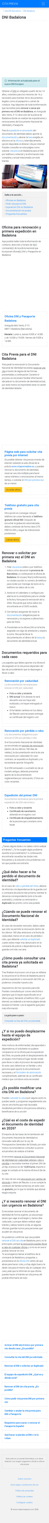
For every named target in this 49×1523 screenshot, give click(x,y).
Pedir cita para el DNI (16, 203)
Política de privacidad (24, 1491)
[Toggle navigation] (43, 4)
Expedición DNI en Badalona (19, 207)
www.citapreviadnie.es (22, 466)
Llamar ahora (12, 539)
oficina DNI (24, 1261)
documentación (9, 137)
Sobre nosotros (24, 1479)
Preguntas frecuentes (16, 214)
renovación (27, 130)
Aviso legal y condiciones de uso (25, 1485)
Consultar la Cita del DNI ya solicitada (22, 1021)
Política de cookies (24, 1496)
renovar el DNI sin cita (12, 1240)
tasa (30, 137)
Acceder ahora (13, 489)
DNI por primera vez (34, 480)
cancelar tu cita (17, 1098)
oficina (18, 140)
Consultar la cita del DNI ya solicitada (23, 1357)
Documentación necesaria (18, 210)
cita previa (15, 150)
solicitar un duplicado (30, 939)
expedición (14, 130)
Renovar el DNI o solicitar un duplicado (24, 1365)
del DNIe (26, 886)
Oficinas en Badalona (16, 200)
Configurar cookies (24, 1502)
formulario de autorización (28, 1072)
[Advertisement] (24, 49)
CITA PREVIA (10, 3)
